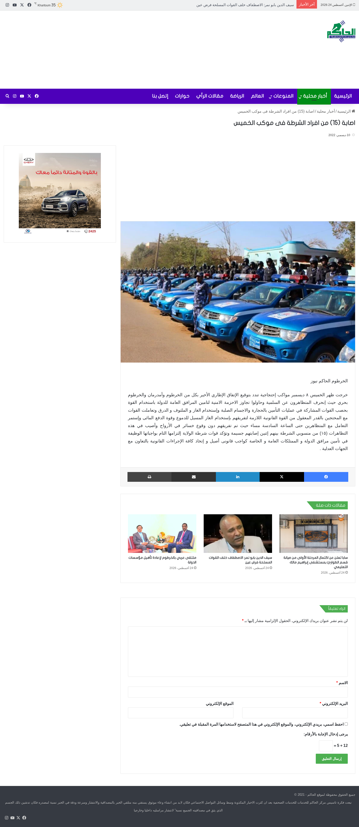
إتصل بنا (160, 95)
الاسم (342, 683)
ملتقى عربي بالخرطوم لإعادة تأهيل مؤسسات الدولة (254, 5)
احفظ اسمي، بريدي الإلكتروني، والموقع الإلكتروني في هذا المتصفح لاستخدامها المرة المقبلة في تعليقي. (261, 724)
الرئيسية (343, 95)
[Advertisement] (120, 49)
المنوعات (284, 95)
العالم (257, 95)
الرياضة (237, 95)
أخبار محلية (315, 95)
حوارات (182, 95)
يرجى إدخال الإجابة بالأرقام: (326, 734)
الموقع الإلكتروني (219, 703)
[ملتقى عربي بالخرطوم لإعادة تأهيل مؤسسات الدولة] (162, 533)
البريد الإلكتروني (334, 703)
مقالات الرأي (209, 95)
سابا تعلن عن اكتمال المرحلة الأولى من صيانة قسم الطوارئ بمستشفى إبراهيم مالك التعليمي (316, 562)
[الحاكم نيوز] (341, 31)
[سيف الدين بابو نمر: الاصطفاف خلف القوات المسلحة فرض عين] (238, 533)
